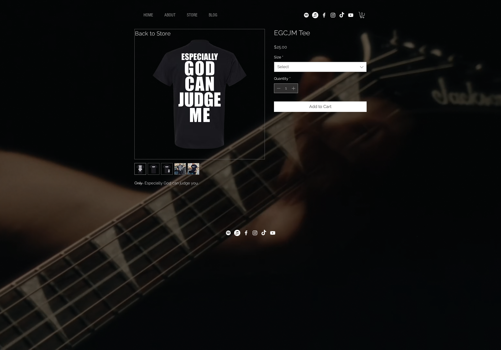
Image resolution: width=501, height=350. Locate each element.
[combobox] (320, 67)
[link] (362, 15)
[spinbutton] (286, 88)
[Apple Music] (315, 15)
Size (278, 57)
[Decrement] (278, 88)
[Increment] (294, 88)
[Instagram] (333, 15)
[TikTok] (342, 15)
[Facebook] (324, 15)
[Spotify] (306, 15)
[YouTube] (351, 15)
